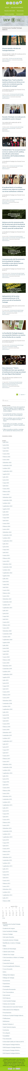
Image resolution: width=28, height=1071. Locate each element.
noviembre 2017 (7, 735)
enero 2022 (6, 596)
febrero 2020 (6, 660)
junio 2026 (6, 445)
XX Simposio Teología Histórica (11, 1050)
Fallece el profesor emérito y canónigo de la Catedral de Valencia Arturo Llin (13, 429)
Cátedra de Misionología (9, 948)
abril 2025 (5, 485)
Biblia (4, 945)
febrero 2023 (6, 558)
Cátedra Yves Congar (10, 200)
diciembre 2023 (7, 532)
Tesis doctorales (7, 1038)
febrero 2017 (6, 758)
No (14, 1068)
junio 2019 (6, 683)
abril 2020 (5, 654)
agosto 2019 (6, 677)
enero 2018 (6, 729)
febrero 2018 (6, 726)
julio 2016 (5, 776)
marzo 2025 (6, 488)
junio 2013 (6, 871)
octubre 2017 (6, 738)
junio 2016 (6, 779)
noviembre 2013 (7, 860)
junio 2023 (6, 546)
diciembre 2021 (7, 599)
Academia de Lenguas (9, 928)
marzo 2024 (6, 523)
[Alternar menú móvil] (25, 24)
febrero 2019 (6, 694)
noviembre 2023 (7, 535)
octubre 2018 (6, 706)
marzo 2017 (6, 755)
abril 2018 (5, 721)
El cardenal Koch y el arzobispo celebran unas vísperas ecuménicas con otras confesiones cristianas (13, 189)
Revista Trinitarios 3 (8, 1024)
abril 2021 (5, 619)
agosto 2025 (6, 474)
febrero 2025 (6, 491)
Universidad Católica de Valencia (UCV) (13, 1041)
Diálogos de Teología (8, 977)
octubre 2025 (6, 468)
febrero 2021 (6, 625)
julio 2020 (5, 645)
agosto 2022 (6, 575)
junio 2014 (6, 840)
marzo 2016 (6, 787)
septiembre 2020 (7, 639)
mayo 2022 (6, 584)
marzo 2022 (6, 590)
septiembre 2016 (7, 773)
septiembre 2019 (7, 674)
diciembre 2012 (7, 889)
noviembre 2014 (7, 831)
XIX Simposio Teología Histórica (11, 1044)
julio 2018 (5, 712)
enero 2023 (6, 561)
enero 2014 (6, 854)
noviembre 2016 (7, 767)
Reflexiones (8, 59)
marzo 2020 (6, 657)
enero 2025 (6, 494)
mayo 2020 (6, 651)
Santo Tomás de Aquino (9, 1027)
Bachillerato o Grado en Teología (11, 942)
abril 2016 (5, 784)
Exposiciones (4, 347)
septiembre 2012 (7, 895)
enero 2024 (6, 529)
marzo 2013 (6, 880)
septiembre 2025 (7, 471)
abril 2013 (5, 877)
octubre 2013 (6, 863)
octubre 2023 (6, 538)
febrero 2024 (6, 526)
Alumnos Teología (8, 934)
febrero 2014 (6, 851)
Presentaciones (19, 383)
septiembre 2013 (7, 866)
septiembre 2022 (7, 572)
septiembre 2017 (7, 741)
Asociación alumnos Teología (10, 940)
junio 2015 (6, 811)
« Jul (3, 918)
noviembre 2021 (7, 601)
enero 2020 (6, 662)
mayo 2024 (6, 517)
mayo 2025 (6, 482)
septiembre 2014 (7, 837)
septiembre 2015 (7, 805)
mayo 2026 (6, 448)
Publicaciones (5, 386)
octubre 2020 (6, 636)
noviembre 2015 (7, 799)
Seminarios (6, 1030)
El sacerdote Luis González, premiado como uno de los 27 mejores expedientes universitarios (14, 425)
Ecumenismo (4, 202)
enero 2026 (6, 459)
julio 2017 (5, 744)
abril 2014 (5, 845)
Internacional (6, 995)
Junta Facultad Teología (9, 1001)
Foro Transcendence (8, 992)
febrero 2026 (6, 456)
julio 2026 (5, 442)
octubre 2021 (6, 604)
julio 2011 (5, 898)
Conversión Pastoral (8, 963)
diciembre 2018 (7, 700)
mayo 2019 (6, 686)
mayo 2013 (6, 874)
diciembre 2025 (7, 462)
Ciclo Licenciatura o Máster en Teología (13, 957)
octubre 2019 (6, 671)
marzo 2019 (6, 691)
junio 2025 (6, 480)
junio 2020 (6, 648)
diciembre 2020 (7, 631)
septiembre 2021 (7, 607)
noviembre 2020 (7, 633)
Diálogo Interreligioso (9, 974)
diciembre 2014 (7, 828)
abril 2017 (5, 752)
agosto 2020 (6, 642)
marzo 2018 (6, 723)
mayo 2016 (6, 781)
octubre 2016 (6, 770)
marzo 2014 (6, 848)
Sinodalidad (6, 1035)
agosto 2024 (6, 509)
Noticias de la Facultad (10, 95)
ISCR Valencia (6, 998)
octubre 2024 (6, 503)
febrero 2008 (6, 901)
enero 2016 (6, 793)
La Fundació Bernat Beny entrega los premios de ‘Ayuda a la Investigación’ (13, 414)
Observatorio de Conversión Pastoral (13, 1006)
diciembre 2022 (7, 564)
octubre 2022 (6, 570)
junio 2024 (6, 514)
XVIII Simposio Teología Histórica (11, 1047)
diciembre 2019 (7, 665)
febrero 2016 (6, 790)
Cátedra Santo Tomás (8, 951)
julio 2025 (5, 477)
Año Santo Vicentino (8, 937)
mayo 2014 (6, 842)
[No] (26, 1064)
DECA (4, 972)
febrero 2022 (6, 593)
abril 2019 (5, 689)
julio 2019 (5, 680)
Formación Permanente (9, 989)
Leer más (18, 1068)
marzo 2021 (6, 622)
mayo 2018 (6, 718)
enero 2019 (6, 697)
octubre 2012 (6, 892)
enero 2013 (6, 886)
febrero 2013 (6, 883)
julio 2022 (5, 578)
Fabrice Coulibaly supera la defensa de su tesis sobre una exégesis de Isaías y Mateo (14, 419)
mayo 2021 (6, 616)
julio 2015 (5, 808)
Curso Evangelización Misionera (11, 966)
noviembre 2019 (7, 668)
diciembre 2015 (7, 796)
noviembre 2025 (7, 465)
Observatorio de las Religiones (11, 1009)
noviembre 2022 (7, 567)
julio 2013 (5, 869)
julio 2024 (5, 511)
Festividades (6, 986)
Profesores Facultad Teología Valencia (10, 384)
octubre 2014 (6, 834)
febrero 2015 (6, 822)
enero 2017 (6, 761)
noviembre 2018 (7, 703)
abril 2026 (5, 451)
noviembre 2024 (7, 500)
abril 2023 (5, 552)
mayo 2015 (6, 813)
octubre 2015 (6, 802)
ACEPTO (10, 1068)
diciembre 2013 (7, 857)
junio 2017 (6, 747)
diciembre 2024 (7, 497)
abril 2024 (5, 520)
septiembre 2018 (7, 709)
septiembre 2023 (7, 541)
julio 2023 (5, 543)
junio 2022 (6, 581)
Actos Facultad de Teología (11, 311)
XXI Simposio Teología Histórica (11, 1053)
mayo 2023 (6, 549)
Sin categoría (6, 1032)
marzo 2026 (6, 453)
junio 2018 (6, 715)
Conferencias (6, 960)
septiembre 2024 (7, 506)
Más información (5, 61)
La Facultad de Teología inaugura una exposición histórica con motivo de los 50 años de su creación (13, 335)
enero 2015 (6, 825)
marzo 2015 (6, 819)
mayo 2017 (6, 750)
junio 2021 (6, 613)
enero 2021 (6, 628)
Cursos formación (7, 969)
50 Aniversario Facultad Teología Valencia (11, 924)
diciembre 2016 (7, 764)
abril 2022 (5, 587)
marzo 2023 (6, 555)
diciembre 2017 (7, 732)
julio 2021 (5, 610)
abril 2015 (5, 816)
